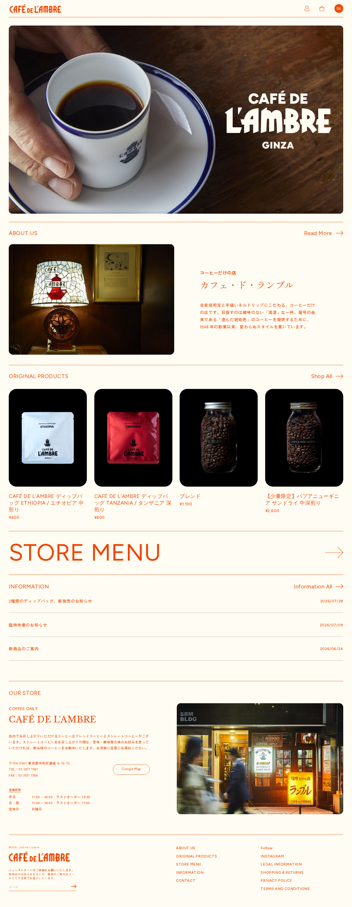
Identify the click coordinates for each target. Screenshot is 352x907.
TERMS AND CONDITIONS (285, 889)
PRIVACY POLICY (276, 880)
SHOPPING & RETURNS (282, 872)
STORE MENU (188, 864)
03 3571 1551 (28, 769)
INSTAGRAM (272, 856)
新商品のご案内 (24, 648)
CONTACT (185, 880)
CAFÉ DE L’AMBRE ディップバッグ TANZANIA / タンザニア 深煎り (133, 503)
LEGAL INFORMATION (281, 864)
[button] (338, 8)
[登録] (71, 886)
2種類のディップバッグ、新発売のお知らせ (50, 601)
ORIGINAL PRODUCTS (196, 856)
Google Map (131, 769)
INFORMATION (190, 872)
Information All (313, 586)
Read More (318, 233)
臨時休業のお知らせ (28, 624)
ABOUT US (185, 848)
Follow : (267, 848)
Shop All (321, 376)
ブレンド (190, 496)
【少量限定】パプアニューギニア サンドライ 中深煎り (302, 499)
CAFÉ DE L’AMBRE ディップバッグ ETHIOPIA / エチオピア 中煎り (46, 503)
